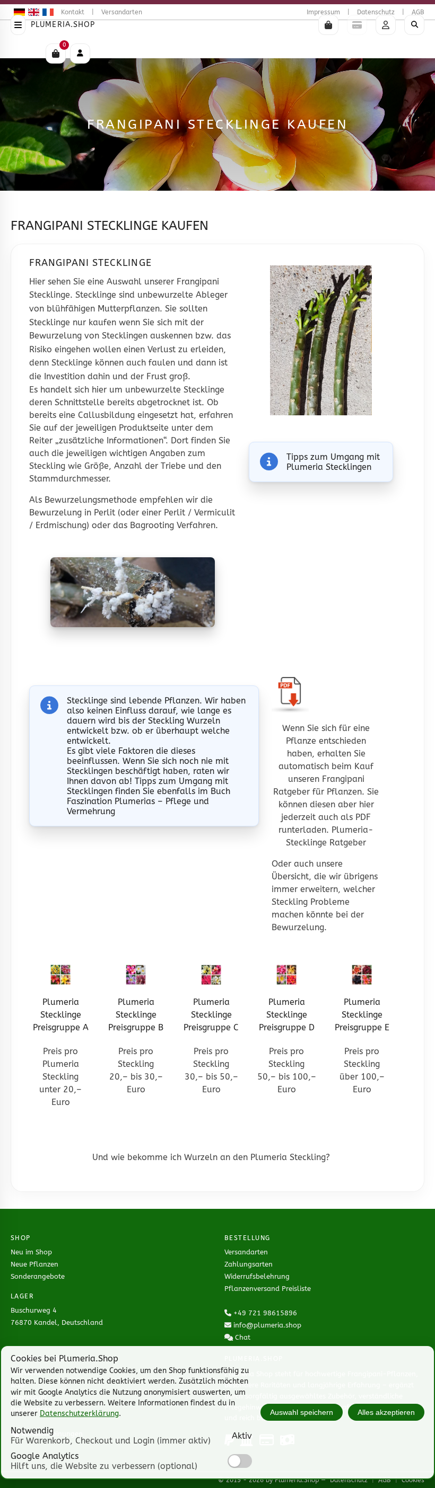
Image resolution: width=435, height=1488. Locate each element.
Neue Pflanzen (34, 1264)
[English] (32, 12)
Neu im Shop (31, 1252)
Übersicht (290, 876)
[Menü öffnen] (18, 25)
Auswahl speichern (301, 1412)
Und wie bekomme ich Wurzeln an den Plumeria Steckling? (211, 1157)
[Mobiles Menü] (80, 53)
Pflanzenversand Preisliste (267, 1289)
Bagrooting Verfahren (172, 525)
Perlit (104, 512)
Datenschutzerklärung (79, 1413)
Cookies (413, 1480)
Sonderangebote (38, 1276)
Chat (242, 1337)
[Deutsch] (18, 12)
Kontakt (72, 12)
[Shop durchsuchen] (414, 25)
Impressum (323, 12)
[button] (328, 25)
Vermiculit (214, 512)
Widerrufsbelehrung (257, 1276)
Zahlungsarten (248, 1264)
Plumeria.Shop (63, 24)
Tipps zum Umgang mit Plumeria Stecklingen (333, 462)
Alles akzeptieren (386, 1412)
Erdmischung (61, 525)
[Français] (46, 12)
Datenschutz (376, 12)
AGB (418, 12)
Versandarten (121, 12)
